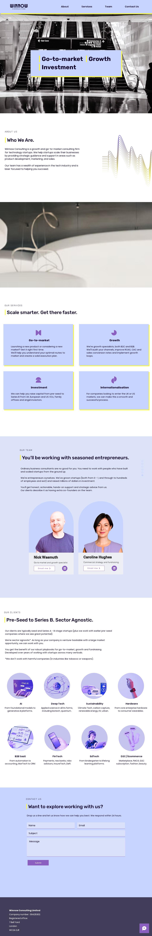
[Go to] (64, 568)
